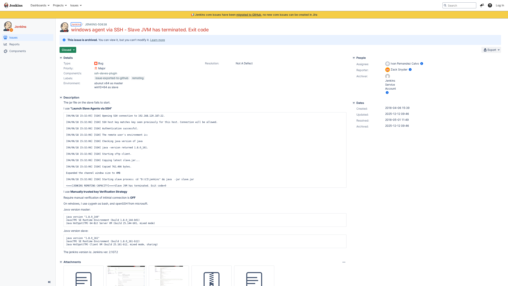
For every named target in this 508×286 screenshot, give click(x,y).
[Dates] (353, 102)
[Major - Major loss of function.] (95, 68)
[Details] (61, 57)
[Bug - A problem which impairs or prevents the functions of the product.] (95, 63)
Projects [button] (58, 5)
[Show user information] (421, 63)
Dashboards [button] (38, 5)
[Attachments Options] (343, 262)
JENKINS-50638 (96, 24)
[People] (353, 57)
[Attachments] (61, 262)
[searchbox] (459, 5)
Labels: (68, 78)
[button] (482, 5)
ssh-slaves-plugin (105, 73)
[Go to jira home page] (13, 5)
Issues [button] (74, 5)
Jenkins (76, 24)
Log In (500, 5)
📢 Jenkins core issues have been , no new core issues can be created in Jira (254, 14)
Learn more (157, 40)
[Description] (61, 97)
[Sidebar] (49, 282)
